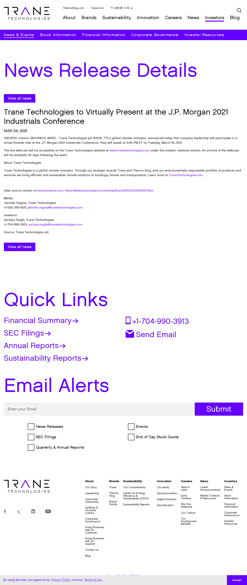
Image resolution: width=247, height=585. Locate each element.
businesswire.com (50, 191)
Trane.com (97, 8)
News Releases (49, 426)
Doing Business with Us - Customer (94, 530)
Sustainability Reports (42, 358)
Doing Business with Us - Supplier (94, 541)
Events (142, 426)
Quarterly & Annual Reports (60, 447)
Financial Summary (37, 320)
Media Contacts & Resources (210, 497)
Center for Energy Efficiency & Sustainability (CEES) (135, 496)
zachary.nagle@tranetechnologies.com (55, 225)
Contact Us (92, 550)
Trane (112, 487)
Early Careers (186, 497)
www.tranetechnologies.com (129, 151)
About (69, 17)
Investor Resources (204, 34)
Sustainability (116, 17)
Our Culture (188, 513)
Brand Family (113, 503)
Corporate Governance (155, 34)
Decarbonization (167, 493)
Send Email (156, 334)
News (193, 17)
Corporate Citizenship (92, 500)
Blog (235, 17)
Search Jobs (185, 488)
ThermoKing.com (73, 8)
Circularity (163, 487)
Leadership (92, 493)
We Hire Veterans (186, 505)
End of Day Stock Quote (157, 437)
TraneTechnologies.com (186, 175)
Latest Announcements (210, 488)
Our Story (91, 487)
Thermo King (114, 494)
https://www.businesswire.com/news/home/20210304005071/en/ (109, 191)
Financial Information (103, 34)
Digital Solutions (166, 499)
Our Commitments (134, 487)
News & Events (19, 34)
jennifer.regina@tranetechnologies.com (55, 208)
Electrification (165, 505)
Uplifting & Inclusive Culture (91, 510)
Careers (173, 17)
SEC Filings (24, 333)
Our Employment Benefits (188, 521)
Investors (214, 17)
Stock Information (58, 34)
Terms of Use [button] (93, 580)
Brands (88, 17)
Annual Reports (31, 345)
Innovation (148, 18)
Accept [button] (237, 580)
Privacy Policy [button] (61, 580)
